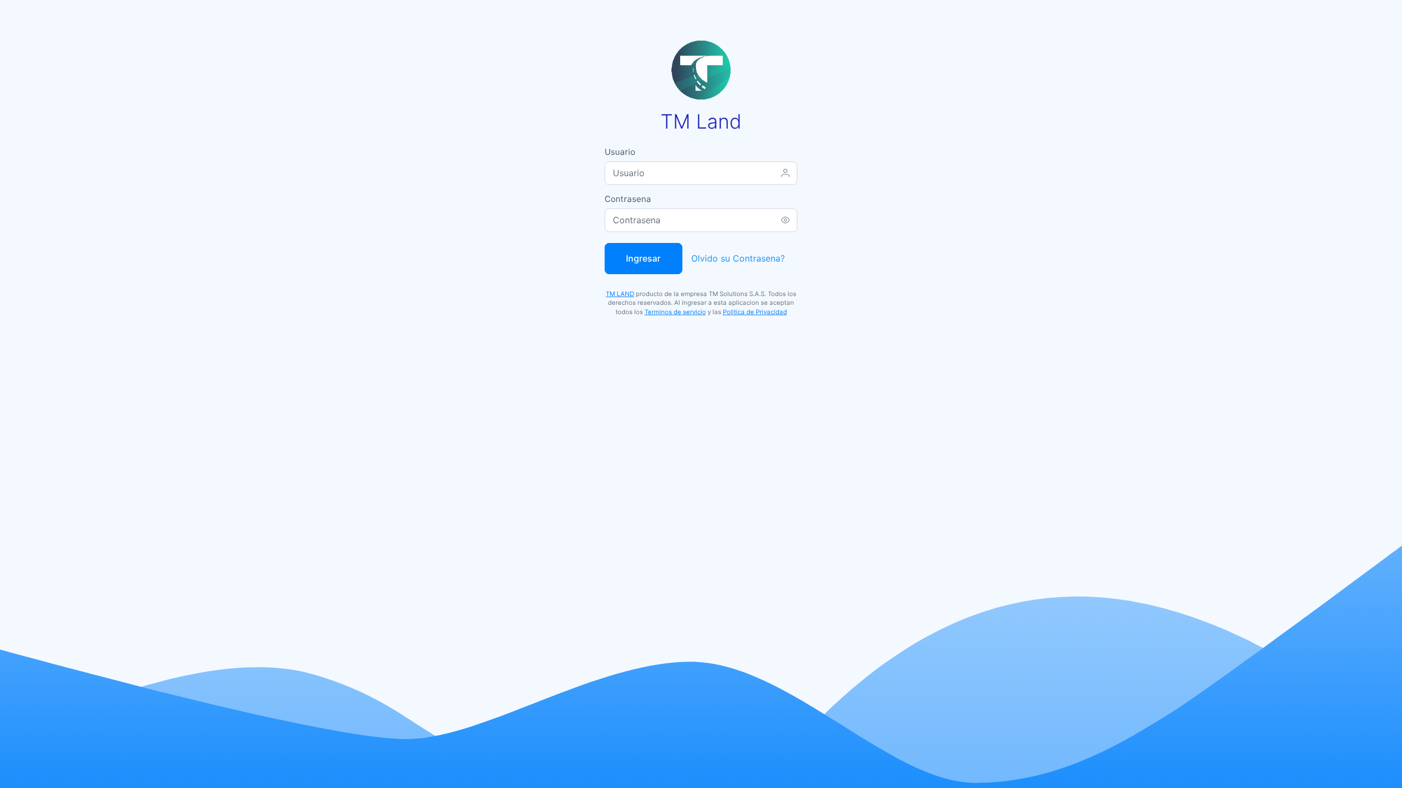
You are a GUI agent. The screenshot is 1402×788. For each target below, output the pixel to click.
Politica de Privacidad (755, 312)
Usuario (620, 152)
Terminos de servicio (675, 312)
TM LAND (620, 294)
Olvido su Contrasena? (738, 258)
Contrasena (628, 199)
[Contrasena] (785, 220)
